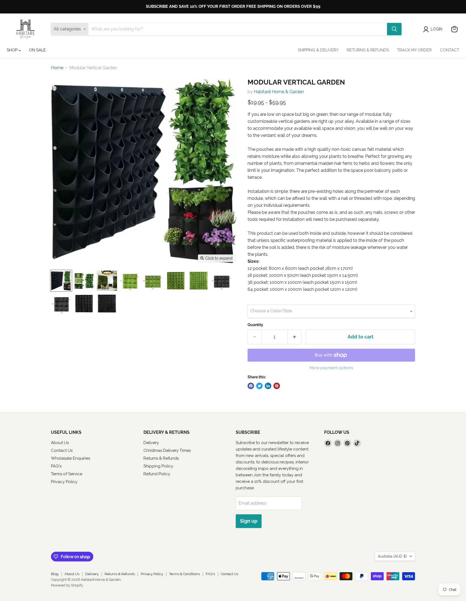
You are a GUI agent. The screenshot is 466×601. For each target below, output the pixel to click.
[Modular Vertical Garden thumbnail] (61, 280)
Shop (13, 50)
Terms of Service (66, 473)
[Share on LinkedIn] (268, 386)
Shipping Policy (158, 466)
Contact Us (62, 450)
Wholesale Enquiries (70, 458)
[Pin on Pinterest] (276, 386)
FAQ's (56, 466)
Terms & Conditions (184, 574)
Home (57, 67)
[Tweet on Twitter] (259, 386)
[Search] (394, 29)
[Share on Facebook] (251, 386)
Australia (392, 556)
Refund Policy (156, 473)
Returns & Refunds (368, 50)
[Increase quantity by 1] (294, 337)
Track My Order (414, 50)
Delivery (151, 442)
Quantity (255, 325)
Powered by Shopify (67, 585)
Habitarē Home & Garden (279, 91)
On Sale (37, 50)
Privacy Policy (64, 481)
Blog (55, 574)
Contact (449, 50)
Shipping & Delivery (318, 50)
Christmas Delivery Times (167, 450)
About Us (60, 442)
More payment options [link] (331, 368)
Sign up (248, 521)
